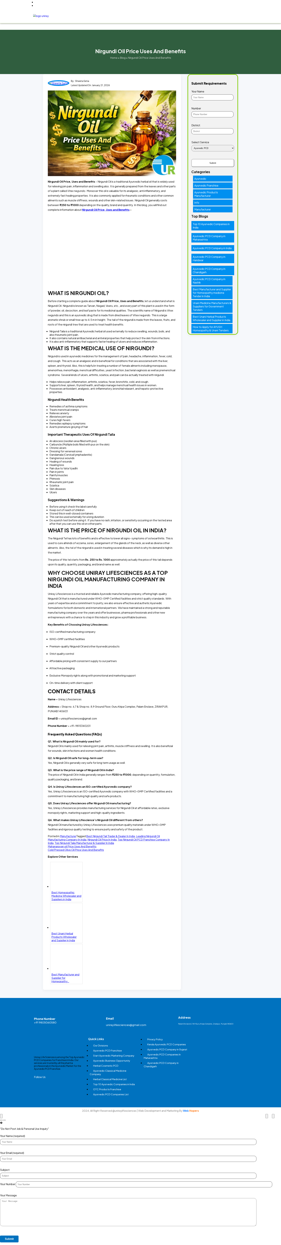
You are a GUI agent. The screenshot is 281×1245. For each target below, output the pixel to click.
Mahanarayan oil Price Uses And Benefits (72, 846)
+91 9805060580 (45, 1022)
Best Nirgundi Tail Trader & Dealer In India (110, 836)
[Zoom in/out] (273, 1116)
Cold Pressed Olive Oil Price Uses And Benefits (76, 849)
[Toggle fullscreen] (266, 1116)
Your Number (8, 1184)
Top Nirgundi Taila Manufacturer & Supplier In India (84, 843)
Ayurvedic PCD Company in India (212, 248)
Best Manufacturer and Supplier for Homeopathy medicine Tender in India (212, 293)
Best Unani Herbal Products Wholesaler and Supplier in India (211, 318)
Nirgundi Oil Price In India (102, 839)
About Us (113, 15)
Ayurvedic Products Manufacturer (206, 194)
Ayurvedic (200, 178)
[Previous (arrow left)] (1, 1120)
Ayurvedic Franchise (206, 185)
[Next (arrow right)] (4, 1120)
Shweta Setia (82, 80)
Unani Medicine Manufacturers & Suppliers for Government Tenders (212, 306)
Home (101, 15)
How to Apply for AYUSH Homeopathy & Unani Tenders (211, 328)
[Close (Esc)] (1, 1116)
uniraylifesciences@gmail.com (126, 1025)
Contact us (226, 15)
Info (196, 202)
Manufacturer (68, 836)
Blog (241, 15)
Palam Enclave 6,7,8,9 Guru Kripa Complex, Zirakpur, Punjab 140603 (205, 1024)
